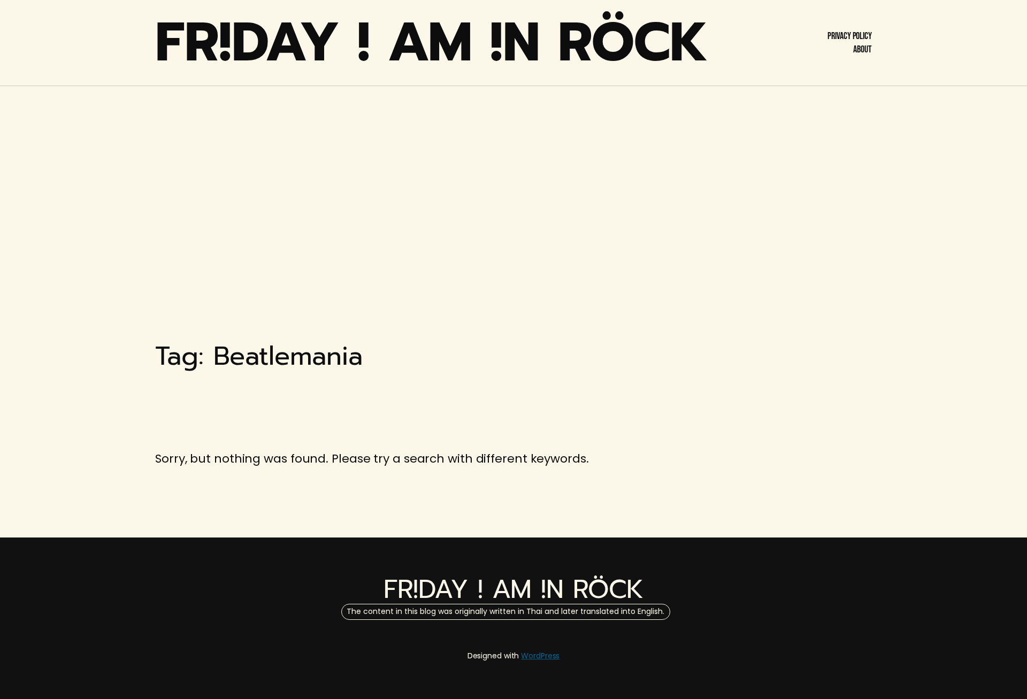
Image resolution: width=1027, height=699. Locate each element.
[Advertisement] (513, 171)
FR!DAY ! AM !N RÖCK (431, 42)
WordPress (540, 655)
